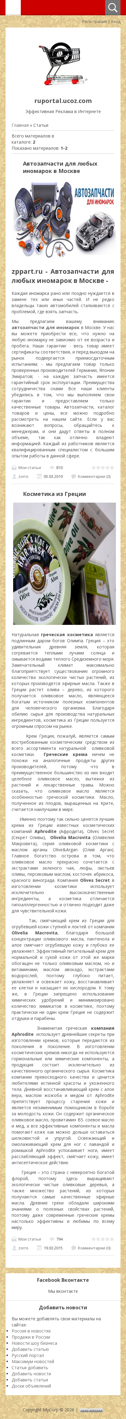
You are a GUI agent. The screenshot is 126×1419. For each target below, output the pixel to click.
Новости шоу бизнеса (34, 1343)
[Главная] (63, 87)
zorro (23, 476)
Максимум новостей (33, 1361)
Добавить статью (30, 1349)
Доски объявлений (31, 1386)
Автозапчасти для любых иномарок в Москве (60, 167)
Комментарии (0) (94, 476)
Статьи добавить (30, 1367)
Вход (115, 21)
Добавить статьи (30, 1380)
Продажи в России (31, 1337)
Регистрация (94, 21)
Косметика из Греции (54, 493)
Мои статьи (29, 467)
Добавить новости (31, 1374)
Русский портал (28, 1355)
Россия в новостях (31, 1331)
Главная (20, 125)
